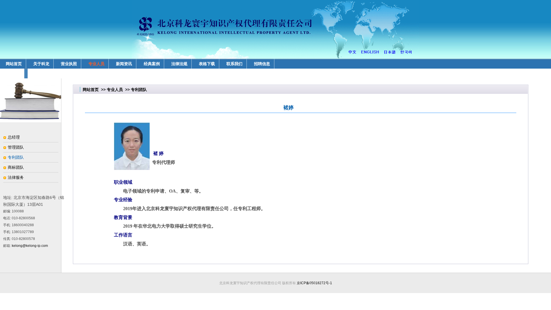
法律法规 (179, 63)
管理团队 (16, 147)
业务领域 (14, 73)
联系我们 (234, 63)
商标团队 (16, 167)
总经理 (14, 137)
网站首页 (91, 89)
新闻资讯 (124, 63)
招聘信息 (262, 63)
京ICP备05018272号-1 (314, 283)
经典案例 (152, 63)
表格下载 (207, 63)
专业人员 (96, 63)
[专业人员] (30, 121)
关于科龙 (41, 63)
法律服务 (16, 177)
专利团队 (16, 157)
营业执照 (69, 63)
